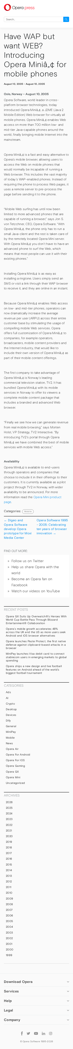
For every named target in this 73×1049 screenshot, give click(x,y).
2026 (9, 802)
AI (7, 698)
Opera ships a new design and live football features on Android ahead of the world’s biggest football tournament (34, 669)
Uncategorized (15, 782)
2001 (9, 943)
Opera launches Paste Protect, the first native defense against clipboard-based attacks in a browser (36, 645)
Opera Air (12, 748)
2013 (9, 875)
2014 (9, 870)
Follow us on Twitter (27, 561)
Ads (8, 692)
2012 (9, 881)
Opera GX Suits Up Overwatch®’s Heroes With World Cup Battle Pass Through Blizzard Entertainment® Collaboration (36, 620)
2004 (9, 926)
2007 (9, 909)
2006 (9, 915)
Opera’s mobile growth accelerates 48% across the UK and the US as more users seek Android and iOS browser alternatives (36, 632)
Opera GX (12, 771)
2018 (9, 847)
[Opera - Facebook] (22, 1033)
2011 (8, 887)
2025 (9, 807)
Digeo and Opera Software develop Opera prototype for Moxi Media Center (18, 528)
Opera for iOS (15, 760)
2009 (9, 898)
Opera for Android (18, 754)
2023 (9, 819)
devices (11, 714)
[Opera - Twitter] (28, 1033)
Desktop (11, 709)
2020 (9, 836)
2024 (9, 813)
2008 (9, 904)
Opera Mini (13, 777)
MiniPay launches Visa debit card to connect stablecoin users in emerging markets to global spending (36, 657)
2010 (9, 892)
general (11, 726)
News (9, 743)
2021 (9, 830)
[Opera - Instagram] (50, 1033)
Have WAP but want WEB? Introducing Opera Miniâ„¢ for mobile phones (35, 55)
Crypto (10, 703)
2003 (9, 932)
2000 (9, 949)
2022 (9, 824)
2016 (9, 858)
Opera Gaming (15, 765)
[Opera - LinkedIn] (43, 1033)
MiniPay (11, 731)
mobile (28, 511)
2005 (9, 921)
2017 (9, 853)
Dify (8, 720)
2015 (9, 864)
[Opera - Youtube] (36, 1033)
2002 (9, 938)
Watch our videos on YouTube (35, 591)
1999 (9, 955)
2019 (9, 841)
